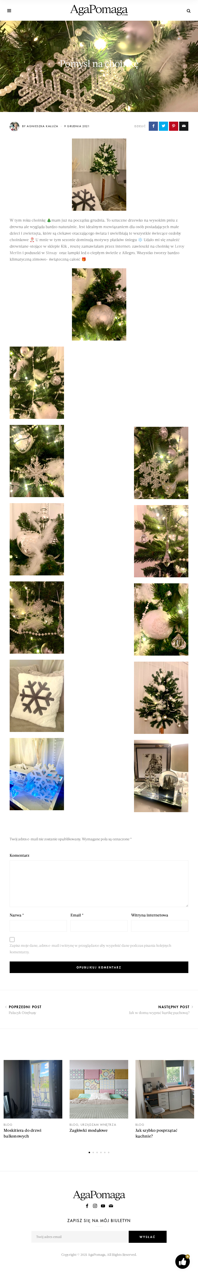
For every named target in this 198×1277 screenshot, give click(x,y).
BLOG (8, 1124)
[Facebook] (87, 1206)
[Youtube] (103, 1206)
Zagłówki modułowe (88, 1130)
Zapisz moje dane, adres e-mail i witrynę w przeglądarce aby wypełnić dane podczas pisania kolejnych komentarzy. (90, 948)
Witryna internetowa (149, 915)
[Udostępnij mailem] (183, 126)
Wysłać (148, 1237)
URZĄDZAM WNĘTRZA (98, 1124)
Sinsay (51, 252)
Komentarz (19, 855)
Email (77, 915)
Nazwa (17, 915)
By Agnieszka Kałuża (40, 126)
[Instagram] (95, 1206)
